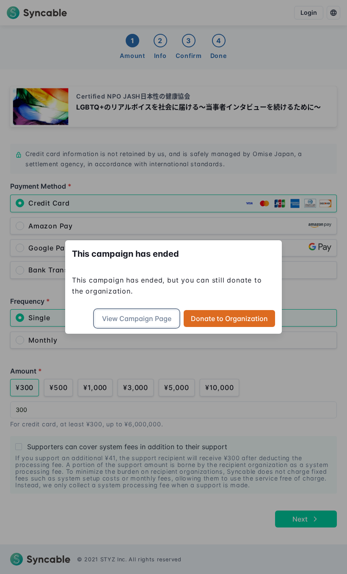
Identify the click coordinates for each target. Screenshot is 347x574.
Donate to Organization (229, 318)
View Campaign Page (136, 318)
